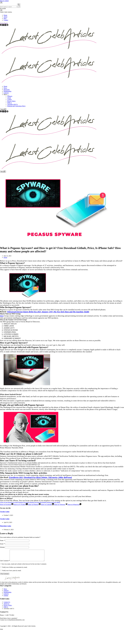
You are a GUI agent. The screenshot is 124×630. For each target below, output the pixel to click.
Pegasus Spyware (22, 502)
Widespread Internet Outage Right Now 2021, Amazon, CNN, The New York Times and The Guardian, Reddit (48, 312)
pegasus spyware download (36, 502)
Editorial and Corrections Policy (16, 106)
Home (5, 86)
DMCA (9, 102)
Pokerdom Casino (5, 526)
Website (2, 547)
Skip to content (4, 1)
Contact (9, 99)
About (9, 98)
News (5, 88)
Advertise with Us (12, 104)
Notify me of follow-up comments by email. (14, 567)
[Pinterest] (7, 112)
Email (2, 544)
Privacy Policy (11, 101)
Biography (7, 89)
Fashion (6, 595)
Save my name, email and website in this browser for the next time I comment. (24, 564)
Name (2, 540)
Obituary (9, 96)
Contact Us (7, 602)
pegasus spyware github (52, 502)
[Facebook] (1, 112)
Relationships (7, 91)
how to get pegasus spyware (8, 502)
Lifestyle (6, 93)
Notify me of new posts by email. (11, 570)
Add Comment (5, 560)
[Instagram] (3, 112)
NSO (2, 316)
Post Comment (5, 573)
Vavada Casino (4, 511)
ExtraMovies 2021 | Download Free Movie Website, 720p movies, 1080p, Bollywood (40, 477)
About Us (6, 603)
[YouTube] (5, 112)
